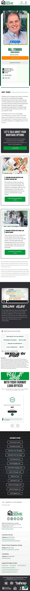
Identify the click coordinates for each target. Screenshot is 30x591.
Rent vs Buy (22, 340)
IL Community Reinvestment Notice (10, 569)
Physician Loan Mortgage (15, 450)
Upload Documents (15, 62)
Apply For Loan (15, 58)
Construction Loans (15, 442)
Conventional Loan (15, 459)
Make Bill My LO (16, 41)
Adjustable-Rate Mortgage (15, 455)
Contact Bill (15, 148)
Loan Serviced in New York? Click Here (11, 540)
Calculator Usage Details (11, 351)
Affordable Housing (15, 446)
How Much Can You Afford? (15, 336)
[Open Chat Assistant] (26, 587)
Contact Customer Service (8, 539)
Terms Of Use (13, 565)
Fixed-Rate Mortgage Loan (15, 467)
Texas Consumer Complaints (8, 567)
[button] (26, 2)
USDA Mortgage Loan (15, 489)
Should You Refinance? (15, 343)
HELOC (22, 347)
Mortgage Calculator (10, 340)
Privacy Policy (5, 565)
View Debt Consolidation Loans (15, 252)
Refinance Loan (15, 476)
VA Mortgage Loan (15, 493)
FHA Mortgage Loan (15, 463)
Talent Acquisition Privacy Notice (9, 571)
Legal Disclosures (22, 565)
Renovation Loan (15, 480)
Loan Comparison (11, 347)
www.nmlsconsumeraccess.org (10, 579)
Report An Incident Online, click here (10, 549)
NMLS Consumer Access (7, 528)
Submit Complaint (6, 558)
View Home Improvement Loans (15, 199)
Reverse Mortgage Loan (15, 484)
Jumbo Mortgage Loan (15, 472)
